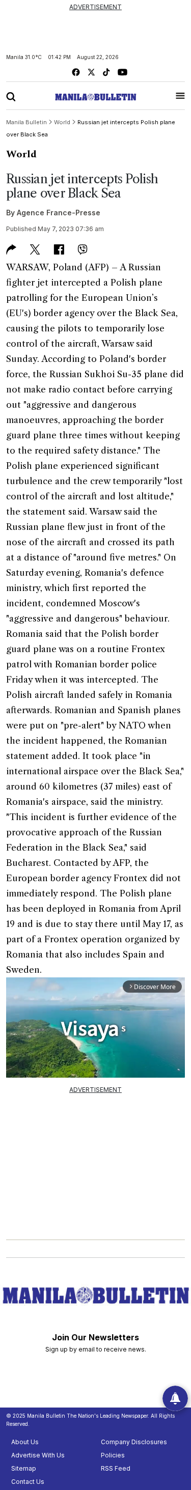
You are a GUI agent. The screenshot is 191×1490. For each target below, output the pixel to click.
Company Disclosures (134, 1442)
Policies (113, 1455)
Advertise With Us (38, 1455)
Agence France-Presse (58, 212)
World (21, 154)
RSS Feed (115, 1468)
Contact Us (27, 1481)
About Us (25, 1442)
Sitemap (23, 1468)
